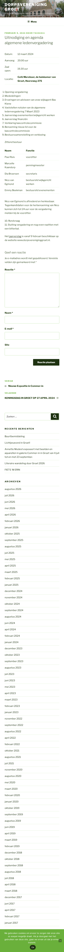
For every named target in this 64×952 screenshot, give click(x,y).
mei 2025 (10, 559)
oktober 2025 (12, 533)
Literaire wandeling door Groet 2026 (25, 463)
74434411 (39, 33)
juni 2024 (10, 623)
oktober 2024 (12, 603)
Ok (32, 947)
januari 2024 (11, 642)
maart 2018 (11, 890)
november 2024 (13, 597)
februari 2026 (12, 521)
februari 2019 (12, 846)
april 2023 (10, 693)
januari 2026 (11, 527)
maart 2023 (11, 699)
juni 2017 (10, 903)
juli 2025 (9, 552)
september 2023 (14, 661)
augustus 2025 (13, 546)
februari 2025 (12, 578)
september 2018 (14, 865)
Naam (9, 312)
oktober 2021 (12, 750)
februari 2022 (12, 744)
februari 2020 (12, 795)
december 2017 (13, 897)
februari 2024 (12, 635)
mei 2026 (10, 508)
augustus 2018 (13, 871)
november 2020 (13, 769)
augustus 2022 (13, 731)
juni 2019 (10, 827)
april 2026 (10, 514)
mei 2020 (10, 782)
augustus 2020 (13, 776)
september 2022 (14, 725)
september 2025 (14, 540)
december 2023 (13, 648)
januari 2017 (11, 922)
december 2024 (13, 591)
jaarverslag (15, 236)
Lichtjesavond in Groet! (17, 442)
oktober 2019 (12, 808)
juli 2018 (9, 878)
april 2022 (10, 737)
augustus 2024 (13, 616)
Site (7, 344)
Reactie (10, 269)
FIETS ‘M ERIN (12, 469)
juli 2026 (9, 495)
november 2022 (13, 718)
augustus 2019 (13, 820)
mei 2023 (10, 686)
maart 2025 (11, 572)
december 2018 (13, 852)
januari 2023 (11, 712)
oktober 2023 (12, 654)
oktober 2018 (12, 859)
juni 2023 (10, 680)
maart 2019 (11, 839)
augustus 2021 (13, 757)
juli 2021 (9, 763)
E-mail (9, 328)
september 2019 (14, 814)
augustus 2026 (13, 489)
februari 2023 (12, 706)
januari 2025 (11, 584)
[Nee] (60, 940)
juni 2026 (10, 501)
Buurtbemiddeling (15, 436)
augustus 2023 (13, 667)
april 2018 (10, 884)
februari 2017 (12, 916)
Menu (34, 21)
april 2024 (10, 629)
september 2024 (14, 610)
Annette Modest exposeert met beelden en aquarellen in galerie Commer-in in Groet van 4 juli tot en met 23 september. (32, 453)
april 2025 (10, 565)
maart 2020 (11, 788)
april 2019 (10, 833)
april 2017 (10, 910)
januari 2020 (11, 801)
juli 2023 (9, 674)
